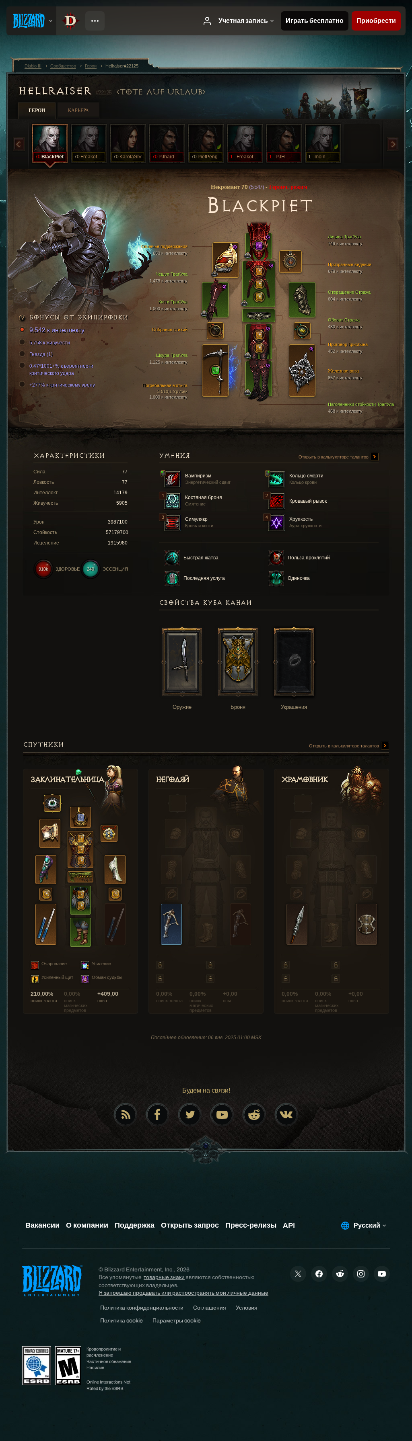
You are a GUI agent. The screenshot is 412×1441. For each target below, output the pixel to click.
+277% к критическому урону (62, 385)
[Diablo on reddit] (254, 1115)
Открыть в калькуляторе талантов (334, 456)
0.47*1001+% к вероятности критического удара (61, 369)
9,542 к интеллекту (56, 330)
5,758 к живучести (49, 343)
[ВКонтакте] (286, 1115)
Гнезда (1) (41, 354)
